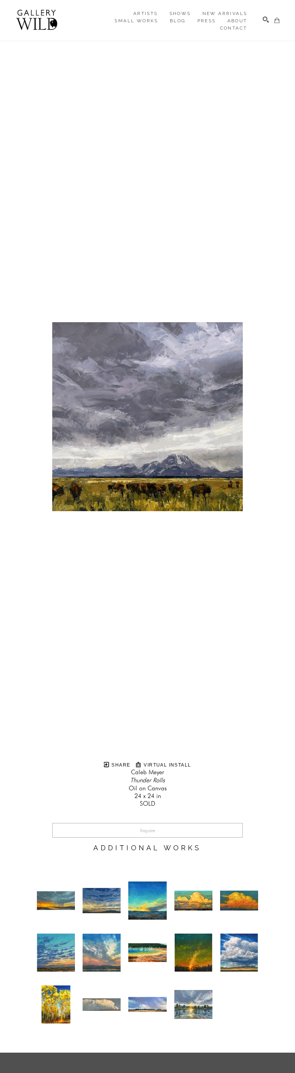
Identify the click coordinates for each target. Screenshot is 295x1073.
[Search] (266, 20)
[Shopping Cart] (277, 20)
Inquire (147, 830)
